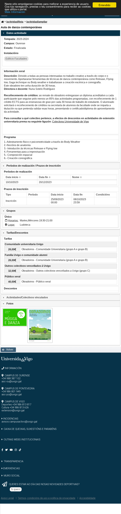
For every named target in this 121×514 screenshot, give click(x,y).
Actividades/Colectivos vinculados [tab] (27, 297)
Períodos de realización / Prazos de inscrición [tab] (33, 165)
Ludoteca (25, 224)
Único (8, 216)
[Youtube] (11, 449)
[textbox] (68, 249)
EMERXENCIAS (11, 468)
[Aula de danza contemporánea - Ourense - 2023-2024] (14, 326)
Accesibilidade (87, 498)
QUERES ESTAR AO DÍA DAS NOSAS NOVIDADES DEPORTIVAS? (44, 484)
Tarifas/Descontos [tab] (17, 232)
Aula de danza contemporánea (21, 27)
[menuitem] (2, 21)
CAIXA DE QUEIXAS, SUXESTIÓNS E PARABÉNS (30, 428)
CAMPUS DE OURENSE (17, 375)
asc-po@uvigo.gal (12, 394)
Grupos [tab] (10, 210)
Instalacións (11, 53)
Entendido (104, 5)
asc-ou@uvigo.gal (11, 381)
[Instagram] (16, 449)
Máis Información (15, 12)
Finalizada (20, 48)
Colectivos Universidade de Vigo (70, 121)
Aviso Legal (7, 498)
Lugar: (11, 224)
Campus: (9, 43)
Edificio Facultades (16, 58)
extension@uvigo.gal (13, 410)
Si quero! (15, 489)
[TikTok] (20, 449)
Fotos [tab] (9, 303)
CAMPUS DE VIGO (15, 401)
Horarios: (13, 220)
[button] (8, 349)
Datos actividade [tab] (16, 33)
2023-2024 (23, 39)
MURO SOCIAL (12, 475)
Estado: (8, 48)
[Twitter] (6, 449)
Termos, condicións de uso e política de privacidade (46, 498)
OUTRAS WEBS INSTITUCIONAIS (22, 439)
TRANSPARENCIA (13, 461)
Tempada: (10, 39)
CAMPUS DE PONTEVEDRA (20, 388)
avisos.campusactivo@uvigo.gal (19, 421)
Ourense (20, 43)
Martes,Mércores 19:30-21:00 (36, 220)
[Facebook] (3, 449)
